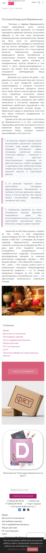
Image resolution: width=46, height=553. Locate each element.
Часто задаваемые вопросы (16, 340)
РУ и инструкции (11, 346)
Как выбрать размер (13, 337)
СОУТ (5, 350)
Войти (34, 2)
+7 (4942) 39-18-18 (13, 504)
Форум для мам (10, 343)
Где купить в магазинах (14, 334)
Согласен (33, 549)
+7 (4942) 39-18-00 (15, 501)
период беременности (32, 24)
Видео (6, 330)
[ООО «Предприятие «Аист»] (16, 4)
